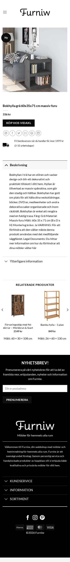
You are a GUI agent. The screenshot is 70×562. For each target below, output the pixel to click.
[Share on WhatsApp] (6, 133)
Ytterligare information (26, 261)
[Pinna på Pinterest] (32, 133)
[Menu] (5, 12)
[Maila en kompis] (25, 133)
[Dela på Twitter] (19, 133)
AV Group (18, 546)
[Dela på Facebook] (12, 133)
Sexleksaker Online (36, 546)
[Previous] (2, 317)
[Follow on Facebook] (27, 518)
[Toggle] (6, 165)
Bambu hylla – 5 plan (52, 324)
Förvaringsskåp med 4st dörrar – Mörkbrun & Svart (18, 326)
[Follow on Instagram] (35, 518)
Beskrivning (18, 165)
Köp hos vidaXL (18, 122)
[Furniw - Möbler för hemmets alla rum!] (35, 12)
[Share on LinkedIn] (38, 133)
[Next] (67, 317)
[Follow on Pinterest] (42, 518)
